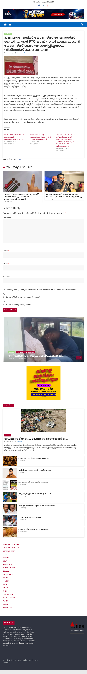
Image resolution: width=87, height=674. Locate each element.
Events (5, 554)
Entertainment (9, 551)
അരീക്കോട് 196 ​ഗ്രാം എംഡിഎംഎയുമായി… (35, 356)
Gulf (5, 561)
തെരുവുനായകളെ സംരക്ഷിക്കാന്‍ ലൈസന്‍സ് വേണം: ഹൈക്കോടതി (40, 137)
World (5, 604)
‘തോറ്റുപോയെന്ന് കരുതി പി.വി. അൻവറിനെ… (37, 506)
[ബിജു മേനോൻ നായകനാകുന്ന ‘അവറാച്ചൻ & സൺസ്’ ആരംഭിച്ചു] (57, 172)
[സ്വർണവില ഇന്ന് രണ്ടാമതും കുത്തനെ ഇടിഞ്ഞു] (10, 457)
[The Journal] (5, 24)
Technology (8, 594)
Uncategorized (9, 598)
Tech (5, 591)
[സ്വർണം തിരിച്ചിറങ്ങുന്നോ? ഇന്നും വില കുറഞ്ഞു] (10, 528)
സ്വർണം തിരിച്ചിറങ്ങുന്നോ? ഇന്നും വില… (34, 529)
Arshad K (20, 441)
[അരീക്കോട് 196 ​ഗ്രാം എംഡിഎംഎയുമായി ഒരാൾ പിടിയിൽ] (43, 318)
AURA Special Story (11, 545)
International (9, 568)
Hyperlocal (29, 352)
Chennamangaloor (11, 548)
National (7, 578)
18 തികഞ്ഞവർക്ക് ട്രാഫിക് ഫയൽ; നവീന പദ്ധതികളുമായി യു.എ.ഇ (14, 137)
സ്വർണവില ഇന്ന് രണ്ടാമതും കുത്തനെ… (34, 458)
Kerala (7, 435)
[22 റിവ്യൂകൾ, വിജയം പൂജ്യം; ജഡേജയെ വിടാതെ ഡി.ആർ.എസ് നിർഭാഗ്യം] (10, 517)
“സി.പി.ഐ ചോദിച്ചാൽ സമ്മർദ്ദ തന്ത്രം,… (35, 470)
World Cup (7, 608)
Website (6, 277)
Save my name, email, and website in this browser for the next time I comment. (41, 290)
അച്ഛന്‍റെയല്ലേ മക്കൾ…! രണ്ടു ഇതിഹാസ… (35, 494)
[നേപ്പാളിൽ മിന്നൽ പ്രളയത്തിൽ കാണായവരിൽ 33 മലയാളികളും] (43, 410)
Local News (7, 574)
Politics (6, 581)
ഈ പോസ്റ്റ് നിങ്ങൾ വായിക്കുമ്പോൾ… (33, 482)
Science (6, 584)
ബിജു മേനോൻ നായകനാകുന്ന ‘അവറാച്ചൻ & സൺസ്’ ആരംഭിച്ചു (57, 195)
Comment (7, 218)
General (8, 34)
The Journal (21, 53)
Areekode (19, 352)
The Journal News (23, 660)
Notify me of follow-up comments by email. (21, 297)
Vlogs (5, 601)
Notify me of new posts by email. (17, 305)
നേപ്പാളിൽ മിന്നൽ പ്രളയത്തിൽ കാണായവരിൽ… (36, 439)
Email (6, 264)
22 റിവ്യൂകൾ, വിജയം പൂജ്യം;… (30, 518)
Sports (5, 588)
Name (6, 251)
